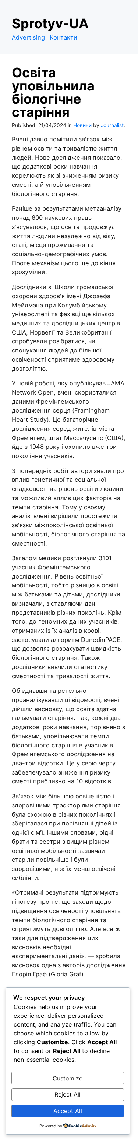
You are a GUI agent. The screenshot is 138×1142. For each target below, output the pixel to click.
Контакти (63, 37)
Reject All (67, 1094)
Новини (82, 125)
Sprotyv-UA (50, 23)
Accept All (67, 1111)
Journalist (112, 125)
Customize (67, 1078)
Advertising (28, 37)
